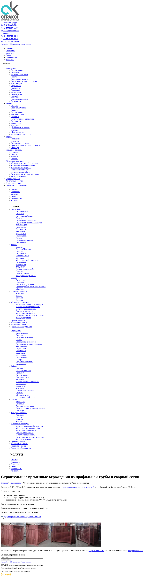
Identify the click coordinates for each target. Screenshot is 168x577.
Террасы (14, 156)
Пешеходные (16, 94)
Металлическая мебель (20, 172)
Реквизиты (10, 51)
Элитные (14, 130)
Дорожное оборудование (16, 185)
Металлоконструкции (15, 161)
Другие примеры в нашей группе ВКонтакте (22, 517)
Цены (8, 55)
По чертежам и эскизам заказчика (25, 174)
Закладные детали (18, 176)
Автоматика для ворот (20, 143)
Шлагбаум (15, 148)
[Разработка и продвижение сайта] (6, 575)
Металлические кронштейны (23, 165)
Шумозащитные (17, 132)
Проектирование (13, 179)
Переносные (16, 86)
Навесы (14, 154)
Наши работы (11, 57)
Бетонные (15, 117)
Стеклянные (16, 101)
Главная (9, 48)
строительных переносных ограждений (77, 487)
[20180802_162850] (63, 546)
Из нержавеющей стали (21, 134)
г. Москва (5, 33)
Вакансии (10, 53)
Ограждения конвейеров (21, 79)
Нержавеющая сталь (19, 99)
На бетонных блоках (19, 75)
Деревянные (16, 121)
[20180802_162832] (13, 546)
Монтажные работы (14, 181)
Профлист (15, 110)
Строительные (17, 70)
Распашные (15, 139)
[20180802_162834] (38, 546)
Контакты (10, 60)
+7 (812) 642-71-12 (96, 551)
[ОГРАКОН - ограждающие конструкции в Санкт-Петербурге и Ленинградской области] (10, 20)
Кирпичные (16, 123)
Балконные (15, 90)
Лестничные (16, 88)
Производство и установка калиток (26, 145)
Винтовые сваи (17, 114)
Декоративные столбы (20, 128)
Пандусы (14, 97)
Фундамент (15, 125)
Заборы (9, 103)
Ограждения (11, 68)
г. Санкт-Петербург (9, 22)
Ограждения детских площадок (24, 81)
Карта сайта (4, 44)
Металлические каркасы (21, 168)
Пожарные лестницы (20, 170)
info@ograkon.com (135, 551)
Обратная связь (15, 44)
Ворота (9, 137)
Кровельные (16, 92)
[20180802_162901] (88, 546)
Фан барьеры (16, 83)
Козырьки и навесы (14, 150)
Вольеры (14, 159)
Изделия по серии (13, 183)
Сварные (14, 106)
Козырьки (15, 152)
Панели (14, 77)
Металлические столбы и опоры (24, 163)
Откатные (15, 141)
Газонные (15, 72)
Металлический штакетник (22, 119)
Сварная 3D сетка (18, 108)
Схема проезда (26, 44)
